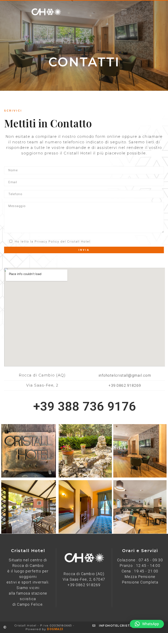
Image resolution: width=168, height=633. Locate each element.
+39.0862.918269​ (124, 385)
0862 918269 (88, 585)
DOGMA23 (55, 629)
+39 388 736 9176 (84, 406)
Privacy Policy (47, 241)
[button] (147, 624)
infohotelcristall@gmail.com (125, 375)
